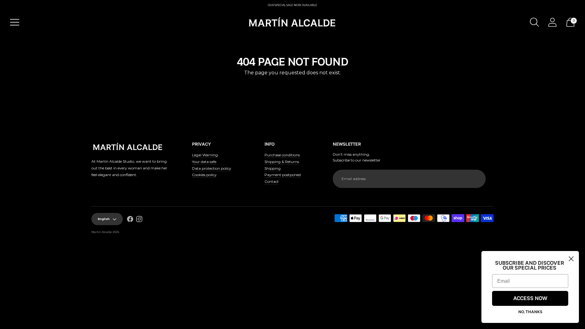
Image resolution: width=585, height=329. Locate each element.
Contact (271, 181)
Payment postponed (282, 174)
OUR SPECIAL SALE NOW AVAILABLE (292, 5)
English (104, 219)
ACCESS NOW (530, 298)
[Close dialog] (571, 258)
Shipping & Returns (281, 161)
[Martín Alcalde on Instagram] (139, 220)
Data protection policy (211, 168)
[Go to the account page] (552, 22)
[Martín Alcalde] (292, 22)
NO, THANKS (530, 311)
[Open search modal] (534, 22)
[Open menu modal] (14, 22)
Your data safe (204, 161)
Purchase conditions (282, 155)
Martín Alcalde (101, 232)
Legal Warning (205, 155)
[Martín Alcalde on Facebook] (130, 220)
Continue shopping (292, 83)
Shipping (272, 168)
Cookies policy (204, 174)
